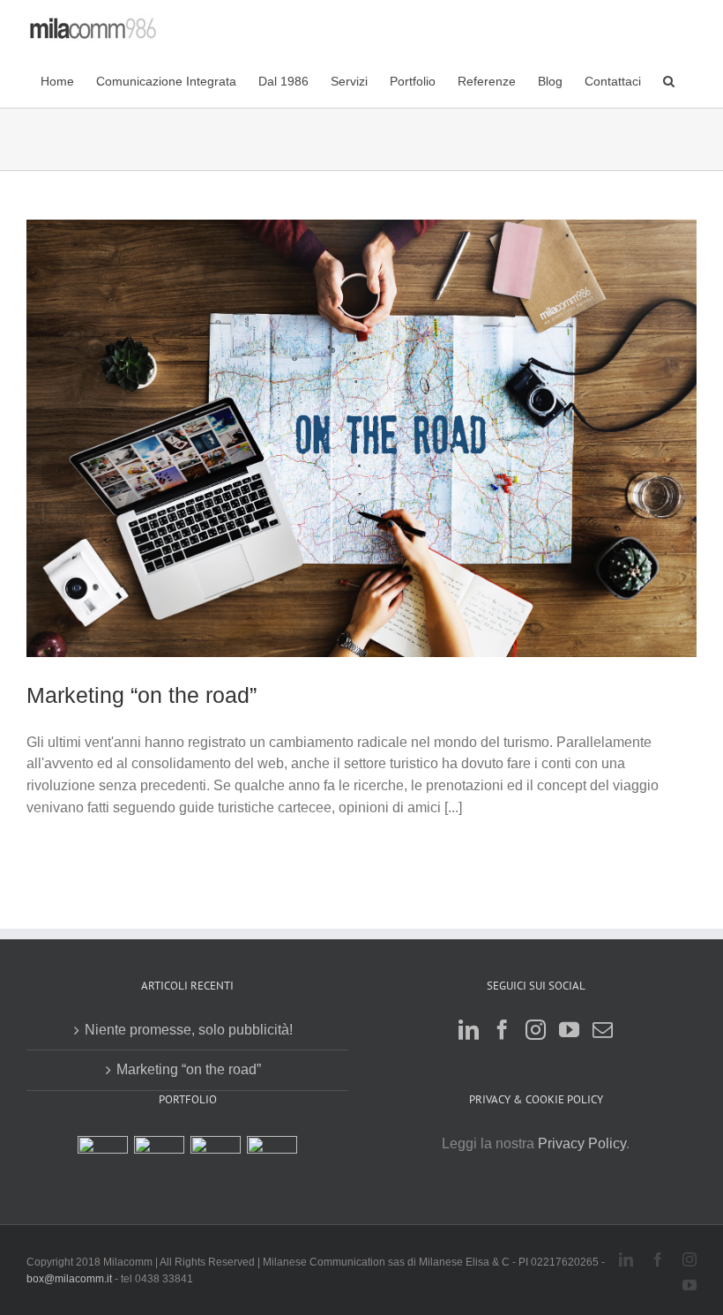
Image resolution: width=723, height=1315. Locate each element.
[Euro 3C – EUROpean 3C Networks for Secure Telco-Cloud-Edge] (103, 1161)
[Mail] (603, 1030)
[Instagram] (535, 1030)
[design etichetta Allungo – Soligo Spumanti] (216, 1161)
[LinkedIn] (468, 1030)
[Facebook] (502, 1030)
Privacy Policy (582, 1143)
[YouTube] (569, 1030)
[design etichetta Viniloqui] (272, 1161)
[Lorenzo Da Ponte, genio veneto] (159, 1161)
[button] (669, 80)
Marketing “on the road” (141, 695)
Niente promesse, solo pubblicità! (189, 1029)
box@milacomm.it (70, 1279)
